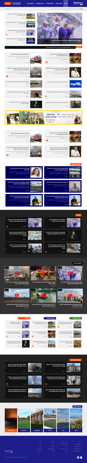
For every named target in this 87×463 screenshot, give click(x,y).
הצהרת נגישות (15, 457)
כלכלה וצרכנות (64, 448)
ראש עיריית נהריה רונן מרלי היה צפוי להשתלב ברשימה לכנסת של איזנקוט (57, 69)
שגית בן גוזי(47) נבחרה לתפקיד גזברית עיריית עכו (19, 169)
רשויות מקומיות (40, 3)
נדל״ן (66, 451)
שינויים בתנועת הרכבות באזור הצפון (20, 54)
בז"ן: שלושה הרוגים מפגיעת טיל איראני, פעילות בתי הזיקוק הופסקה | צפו (55, 390)
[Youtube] (78, 457)
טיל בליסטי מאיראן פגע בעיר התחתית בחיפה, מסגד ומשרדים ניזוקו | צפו (17, 377)
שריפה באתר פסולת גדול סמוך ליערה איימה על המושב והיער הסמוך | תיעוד (18, 69)
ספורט (53, 441)
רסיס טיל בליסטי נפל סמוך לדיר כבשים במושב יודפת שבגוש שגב (55, 365)
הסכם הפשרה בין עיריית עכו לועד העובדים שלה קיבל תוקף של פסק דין (57, 169)
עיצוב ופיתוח (7, 457)
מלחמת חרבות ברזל (76, 451)
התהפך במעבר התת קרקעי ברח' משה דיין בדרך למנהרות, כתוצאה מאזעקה (17, 365)
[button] (6, 117)
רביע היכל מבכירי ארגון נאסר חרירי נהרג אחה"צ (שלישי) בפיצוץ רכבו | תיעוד (56, 246)
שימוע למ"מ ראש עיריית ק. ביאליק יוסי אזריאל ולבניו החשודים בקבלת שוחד (55, 233)
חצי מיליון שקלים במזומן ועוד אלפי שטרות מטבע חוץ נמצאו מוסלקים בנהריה (17, 233)
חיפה (40, 441)
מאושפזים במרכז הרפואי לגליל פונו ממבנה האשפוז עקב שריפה (56, 102)
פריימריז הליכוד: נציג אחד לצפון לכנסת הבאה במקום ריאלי (57, 82)
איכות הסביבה (64, 441)
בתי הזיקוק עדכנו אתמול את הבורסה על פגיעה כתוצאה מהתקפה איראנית (17, 390)
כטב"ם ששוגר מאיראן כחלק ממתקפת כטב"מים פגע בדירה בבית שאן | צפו (55, 377)
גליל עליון (39, 451)
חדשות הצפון (59, 3)
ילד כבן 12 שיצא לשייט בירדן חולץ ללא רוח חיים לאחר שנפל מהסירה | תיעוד (43, 305)
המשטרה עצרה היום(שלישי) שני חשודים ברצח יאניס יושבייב (66, 40)
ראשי (65, 3)
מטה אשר (39, 448)
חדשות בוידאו (30, 3)
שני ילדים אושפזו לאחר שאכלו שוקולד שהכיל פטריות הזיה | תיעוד (71, 305)
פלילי (53, 444)
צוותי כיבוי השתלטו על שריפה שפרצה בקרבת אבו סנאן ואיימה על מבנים (18, 305)
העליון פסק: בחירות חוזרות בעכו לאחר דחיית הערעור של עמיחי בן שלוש (57, 196)
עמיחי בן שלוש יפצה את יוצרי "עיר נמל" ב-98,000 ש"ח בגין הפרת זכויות (19, 196)
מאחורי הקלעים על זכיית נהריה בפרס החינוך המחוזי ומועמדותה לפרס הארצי (18, 183)
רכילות (53, 446)
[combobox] (16, 3)
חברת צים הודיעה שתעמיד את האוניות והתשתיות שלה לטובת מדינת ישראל (57, 47)
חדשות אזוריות (50, 3)
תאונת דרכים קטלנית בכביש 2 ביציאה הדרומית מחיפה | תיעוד (59, 54)
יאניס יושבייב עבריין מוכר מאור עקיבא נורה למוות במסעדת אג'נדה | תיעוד (17, 220)
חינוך (66, 446)
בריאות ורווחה (64, 444)
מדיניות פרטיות (23, 457)
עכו (40, 444)
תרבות (53, 451)
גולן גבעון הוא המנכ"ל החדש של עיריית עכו (57, 182)
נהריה (40, 446)
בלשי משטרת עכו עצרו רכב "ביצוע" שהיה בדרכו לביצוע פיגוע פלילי (17, 245)
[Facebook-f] (81, 457)
